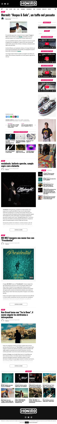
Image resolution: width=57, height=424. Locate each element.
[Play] (39, 47)
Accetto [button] (26, 422)
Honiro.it (7, 169)
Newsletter (44, 9)
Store (34, 9)
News (14, 9)
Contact (49, 9)
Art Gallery (39, 9)
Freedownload (29, 9)
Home (7, 9)
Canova (19, 51)
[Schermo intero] (54, 47)
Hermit (20, 36)
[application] (47, 44)
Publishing (23, 9)
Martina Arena (8, 19)
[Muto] (52, 47)
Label (18, 9)
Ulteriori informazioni (33, 422)
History (10, 9)
